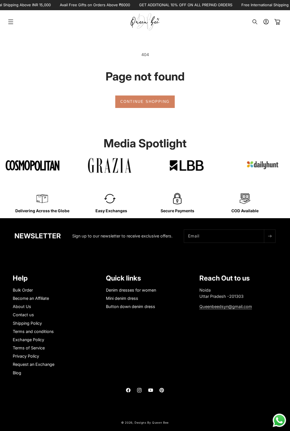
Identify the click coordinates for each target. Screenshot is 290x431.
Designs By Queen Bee (152, 422)
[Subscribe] (269, 236)
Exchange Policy (28, 339)
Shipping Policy (27, 323)
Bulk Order (23, 290)
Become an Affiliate (31, 298)
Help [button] (20, 278)
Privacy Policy (26, 356)
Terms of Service (29, 347)
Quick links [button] (123, 278)
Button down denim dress (130, 306)
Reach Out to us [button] (224, 278)
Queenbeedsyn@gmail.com (225, 306)
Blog (17, 372)
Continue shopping (145, 101)
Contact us (23, 314)
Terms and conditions (33, 331)
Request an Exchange (33, 364)
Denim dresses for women (131, 290)
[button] (10, 21)
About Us (22, 306)
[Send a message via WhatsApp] (279, 420)
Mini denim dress (122, 298)
